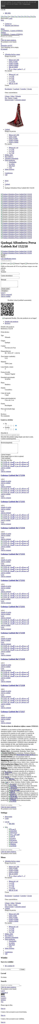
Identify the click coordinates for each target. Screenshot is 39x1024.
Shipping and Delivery (12, 25)
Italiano (13, 799)
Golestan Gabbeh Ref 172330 (13, 633)
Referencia (4, 328)
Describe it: (4, 433)
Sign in (3, 1008)
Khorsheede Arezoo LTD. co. (26, 755)
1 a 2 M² (11, 76)
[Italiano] (31, 16)
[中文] (19, 16)
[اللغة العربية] (16, 16)
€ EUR (7, 777)
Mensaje (3, 279)
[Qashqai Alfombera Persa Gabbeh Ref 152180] (19, 251)
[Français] (25, 16)
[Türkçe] (22, 16)
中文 (13, 792)
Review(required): (6, 442)
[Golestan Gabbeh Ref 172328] (15, 674)
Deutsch (14, 788)
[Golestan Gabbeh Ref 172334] (15, 516)
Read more (26, 4)
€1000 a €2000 (13, 63)
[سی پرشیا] (12, 31)
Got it (3, 6)
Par (6, 98)
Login (7, 774)
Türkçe (13, 794)
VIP (6, 175)
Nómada (18, 96)
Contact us (8, 23)
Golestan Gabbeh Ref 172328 (13, 685)
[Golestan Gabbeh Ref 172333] (15, 543)
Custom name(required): (8, 439)
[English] (6, 16)
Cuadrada (16, 89)
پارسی (14, 784)
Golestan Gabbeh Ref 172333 (13, 554)
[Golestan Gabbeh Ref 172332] (15, 569)
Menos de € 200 (14, 60)
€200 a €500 (13, 137)
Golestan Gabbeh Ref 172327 (13, 712)
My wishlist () (9, 966)
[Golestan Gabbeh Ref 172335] (15, 490)
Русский (14, 797)
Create (22, 969)
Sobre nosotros (9, 169)
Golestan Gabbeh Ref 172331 (13, 607)
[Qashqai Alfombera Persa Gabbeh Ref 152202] (19, 253)
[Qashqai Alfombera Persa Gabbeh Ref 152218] (16, 194)
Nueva (10, 98)
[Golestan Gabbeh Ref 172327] (15, 700)
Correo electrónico (6, 276)
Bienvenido (8, 772)
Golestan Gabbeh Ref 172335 (13, 502)
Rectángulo (8, 89)
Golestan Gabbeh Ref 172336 (13, 475)
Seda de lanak (9, 100)
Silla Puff (12, 166)
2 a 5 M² (11, 78)
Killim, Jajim (9, 155)
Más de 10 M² (13, 83)
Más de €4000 (13, 67)
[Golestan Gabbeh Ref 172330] (15, 621)
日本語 (14, 801)
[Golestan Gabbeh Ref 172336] (15, 464)
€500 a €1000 (13, 61)
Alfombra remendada (11, 158)
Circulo (29, 89)
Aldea (12, 96)
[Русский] (28, 16)
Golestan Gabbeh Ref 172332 (13, 580)
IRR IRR (8, 13)
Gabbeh (7, 129)
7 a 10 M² (12, 82)
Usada (15, 98)
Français (14, 796)
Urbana (7, 96)
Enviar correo (5, 288)
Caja (10, 167)
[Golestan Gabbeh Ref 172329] (15, 648)
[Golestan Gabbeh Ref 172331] (15, 595)
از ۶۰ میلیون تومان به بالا (17, 69)
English (14, 786)
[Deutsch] (12, 16)
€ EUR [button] (3, 10)
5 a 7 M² (11, 80)
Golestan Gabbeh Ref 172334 (13, 528)
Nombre (3, 272)
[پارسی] (2, 16)
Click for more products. (8, 40)
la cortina (12, 164)
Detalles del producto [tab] (11, 321)
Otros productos (10, 160)
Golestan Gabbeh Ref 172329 (13, 659)
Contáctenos (9, 173)
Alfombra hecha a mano (12, 54)
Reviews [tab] (7, 323)
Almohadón (12, 162)
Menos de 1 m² (13, 74)
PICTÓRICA (9, 157)
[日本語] (34, 16)
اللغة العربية (16, 790)
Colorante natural (20, 100)
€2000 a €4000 (13, 65)
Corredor (23, 89)
